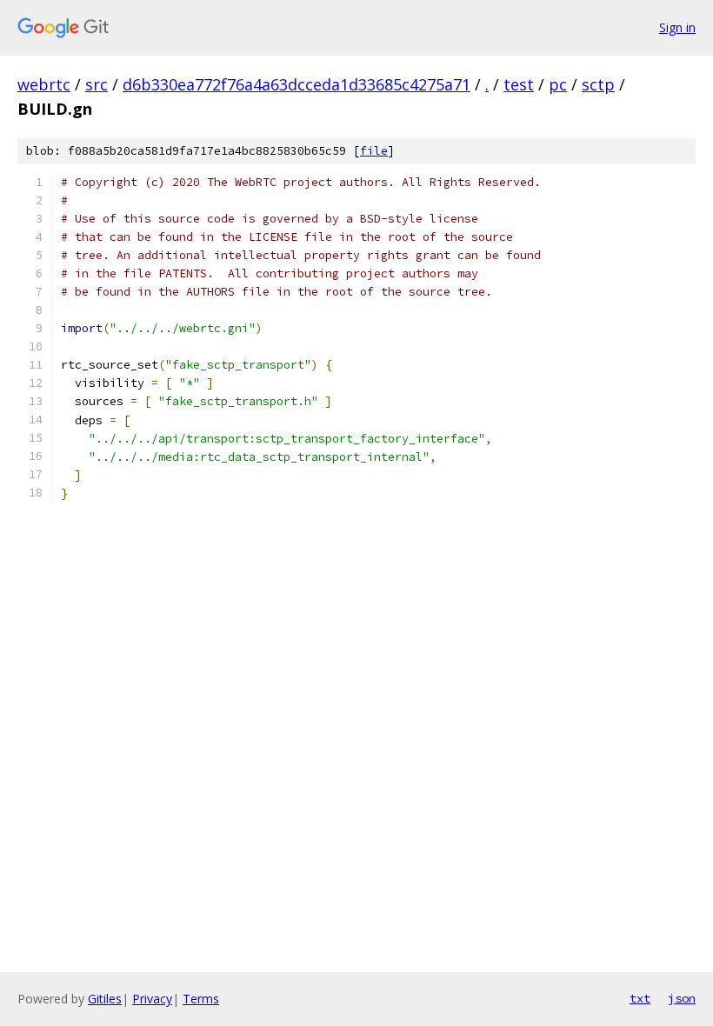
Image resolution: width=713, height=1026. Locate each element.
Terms (201, 998)
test (518, 84)
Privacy (152, 998)
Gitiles (105, 998)
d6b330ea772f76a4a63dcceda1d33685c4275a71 (296, 84)
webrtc (43, 84)
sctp (598, 84)
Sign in (677, 27)
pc (558, 84)
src (96, 84)
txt (640, 998)
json (682, 998)
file (374, 150)
